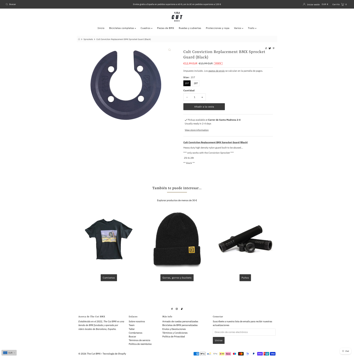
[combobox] (61, 4)
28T (196, 83)
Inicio (101, 28)
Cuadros (146, 28)
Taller (132, 329)
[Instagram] (177, 309)
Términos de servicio (139, 340)
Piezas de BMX (165, 28)
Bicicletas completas (122, 28)
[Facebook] (172, 309)
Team (132, 325)
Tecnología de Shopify (114, 353)
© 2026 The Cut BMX (89, 353)
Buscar (132, 336)
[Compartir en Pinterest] (273, 48)
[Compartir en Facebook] (266, 48)
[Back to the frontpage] (79, 39)
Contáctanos (135, 332)
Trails (251, 28)
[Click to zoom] (169, 49)
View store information (197, 130)
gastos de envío (216, 70)
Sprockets (88, 39)
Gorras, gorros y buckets (177, 277)
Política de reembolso (140, 344)
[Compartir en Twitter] (270, 48)
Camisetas (109, 277)
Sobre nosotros (137, 321)
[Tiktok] (182, 309)
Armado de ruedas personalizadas (180, 321)
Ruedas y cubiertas (190, 28)
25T (187, 83)
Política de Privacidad (173, 336)
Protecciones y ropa (217, 28)
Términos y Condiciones (175, 332)
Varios (238, 28)
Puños (245, 277)
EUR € (325, 4)
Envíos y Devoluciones (174, 329)
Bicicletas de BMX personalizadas (180, 325)
